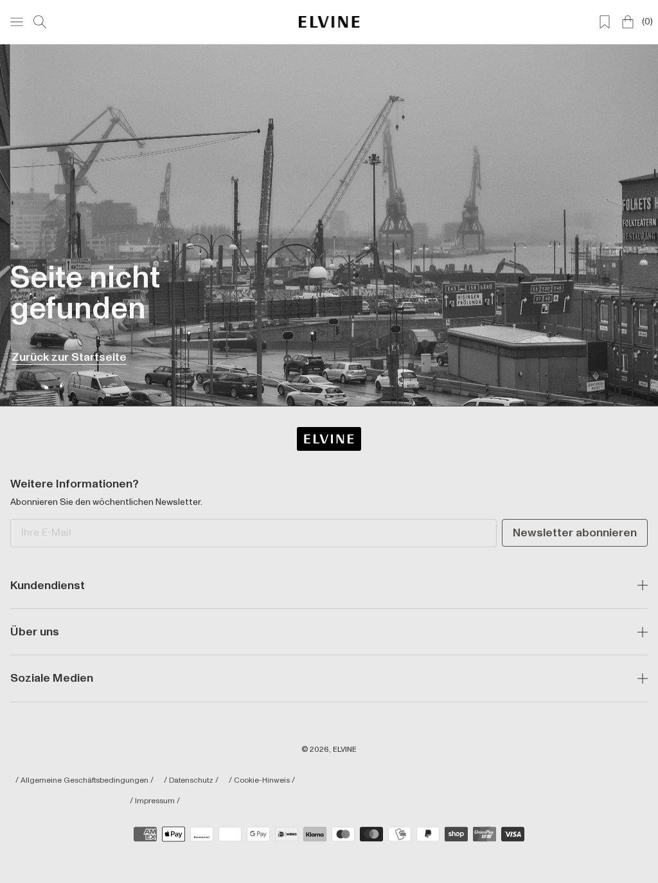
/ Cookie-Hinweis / (262, 781)
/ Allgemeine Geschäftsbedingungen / (84, 781)
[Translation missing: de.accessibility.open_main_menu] (16, 21)
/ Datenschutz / (191, 781)
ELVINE (345, 749)
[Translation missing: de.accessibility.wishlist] (604, 21)
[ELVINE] (329, 21)
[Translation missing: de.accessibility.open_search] (39, 21)
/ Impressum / (155, 801)
